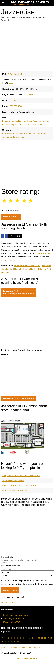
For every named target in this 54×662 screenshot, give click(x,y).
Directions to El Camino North (15, 490)
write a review (44, 253)
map (11, 83)
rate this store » (8, 260)
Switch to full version (27, 658)
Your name (11, 566)
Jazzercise (14, 100)
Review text (11, 557)
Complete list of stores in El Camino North (21, 475)
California (30, 95)
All (30, 641)
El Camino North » (18, 292)
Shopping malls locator (13, 618)
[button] (4, 236)
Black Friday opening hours (15, 615)
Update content (18, 648)
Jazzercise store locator (13, 480)
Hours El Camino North (24, 269)
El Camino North (14, 74)
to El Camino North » (18, 398)
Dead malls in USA (11, 622)
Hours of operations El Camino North (19, 485)
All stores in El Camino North (27, 265)
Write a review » (11, 217)
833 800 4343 (16, 106)
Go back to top (8, 602)
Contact (4, 648)
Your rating (6, 572)
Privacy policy (34, 648)
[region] (27, 162)
